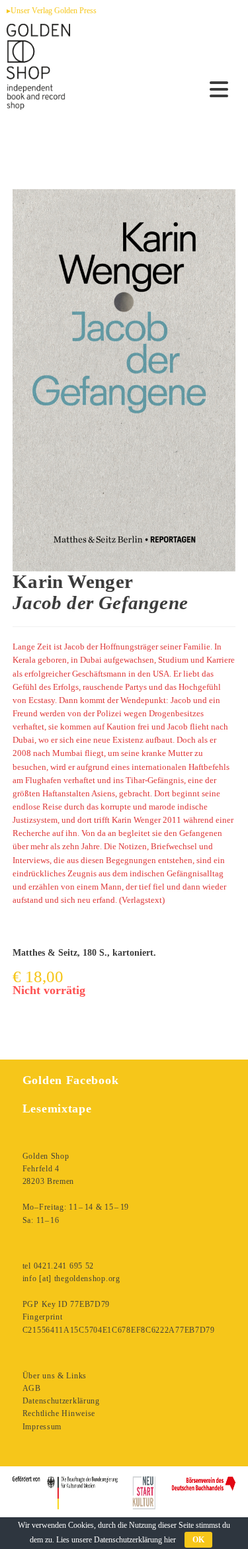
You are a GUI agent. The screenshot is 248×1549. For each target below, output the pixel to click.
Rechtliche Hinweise (58, 1413)
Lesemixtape (57, 1108)
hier (170, 1539)
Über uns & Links (54, 1375)
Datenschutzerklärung (61, 1400)
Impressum (42, 1426)
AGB (31, 1388)
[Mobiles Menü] (219, 90)
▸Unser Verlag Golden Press (52, 10)
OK (198, 1539)
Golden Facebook (70, 1080)
